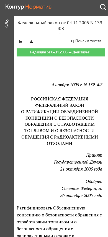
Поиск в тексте (88, 41)
